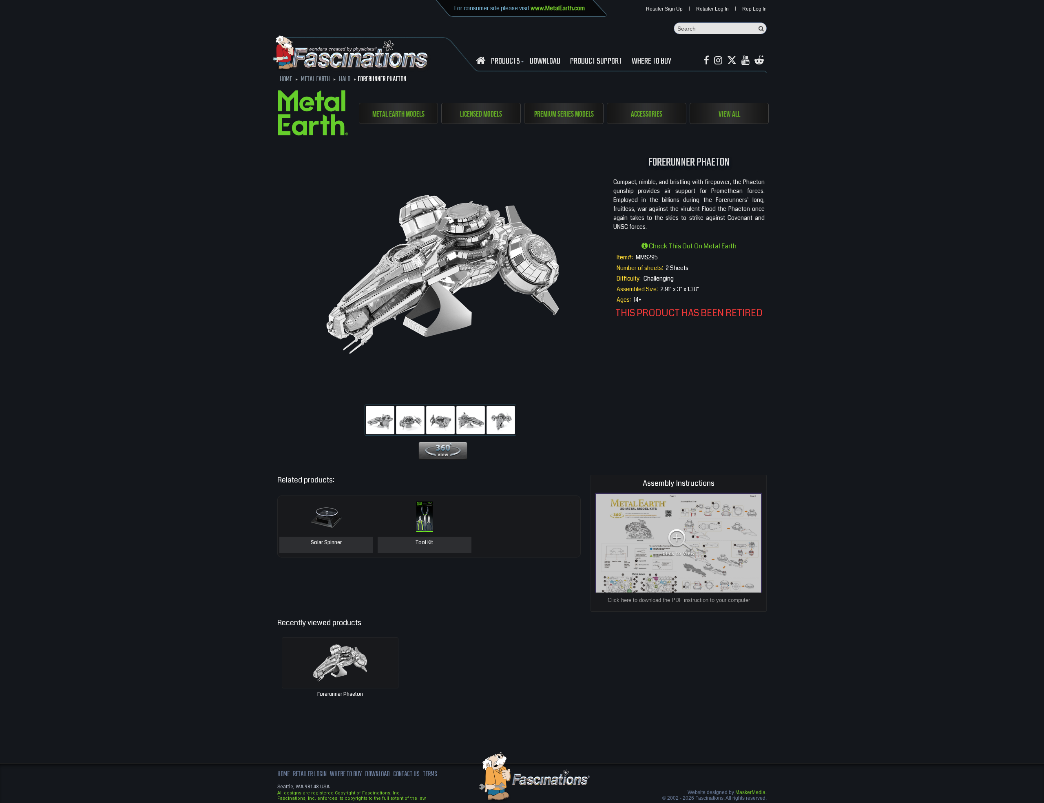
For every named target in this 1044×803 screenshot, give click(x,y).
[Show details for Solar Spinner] (326, 516)
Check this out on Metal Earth (692, 246)
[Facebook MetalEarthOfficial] (706, 60)
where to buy (346, 774)
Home (283, 774)
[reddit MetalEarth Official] (759, 60)
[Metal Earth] (313, 114)
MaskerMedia (750, 792)
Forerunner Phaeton (340, 694)
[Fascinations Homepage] (480, 60)
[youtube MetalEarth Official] (745, 60)
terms (430, 774)
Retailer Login (310, 774)
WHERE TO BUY (651, 61)
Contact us (406, 774)
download (545, 61)
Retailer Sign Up (664, 9)
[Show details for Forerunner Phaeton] (340, 662)
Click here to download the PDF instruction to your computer (679, 600)
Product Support (596, 61)
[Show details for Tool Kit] (424, 516)
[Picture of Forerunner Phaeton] (380, 420)
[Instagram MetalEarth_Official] (718, 60)
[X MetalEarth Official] (732, 60)
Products (505, 61)
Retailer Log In (712, 9)
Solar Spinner (326, 543)
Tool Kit (424, 543)
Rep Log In (754, 9)
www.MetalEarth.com (558, 8)
